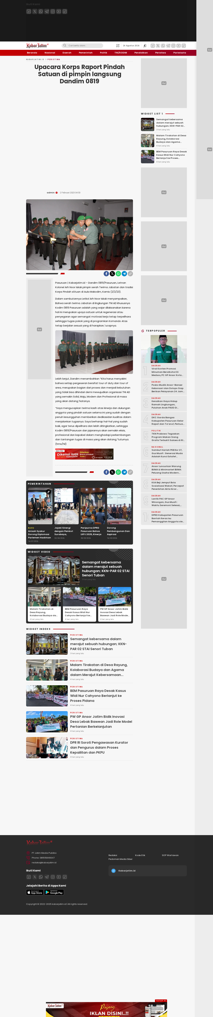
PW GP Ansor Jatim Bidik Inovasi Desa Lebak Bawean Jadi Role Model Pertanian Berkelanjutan (114, 613)
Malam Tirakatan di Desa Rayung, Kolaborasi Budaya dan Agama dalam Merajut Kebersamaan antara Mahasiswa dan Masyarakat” (44, 618)
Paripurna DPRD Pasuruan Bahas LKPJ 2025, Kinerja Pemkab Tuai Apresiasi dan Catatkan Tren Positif (91, 537)
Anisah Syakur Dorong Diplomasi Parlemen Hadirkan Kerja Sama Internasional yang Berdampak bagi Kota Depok (39, 541)
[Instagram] (52, 11)
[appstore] (34, 894)
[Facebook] (28, 11)
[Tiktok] (64, 11)
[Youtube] (58, 11)
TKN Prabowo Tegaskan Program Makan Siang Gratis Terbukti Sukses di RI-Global (168, 438)
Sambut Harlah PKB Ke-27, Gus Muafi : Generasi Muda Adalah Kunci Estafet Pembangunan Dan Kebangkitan (167, 456)
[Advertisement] (80, 139)
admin (51, 192)
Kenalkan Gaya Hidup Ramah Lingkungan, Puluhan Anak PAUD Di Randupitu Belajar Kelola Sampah (166, 408)
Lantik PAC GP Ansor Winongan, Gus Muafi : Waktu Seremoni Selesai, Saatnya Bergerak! (166, 503)
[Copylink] (130, 273)
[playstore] (54, 894)
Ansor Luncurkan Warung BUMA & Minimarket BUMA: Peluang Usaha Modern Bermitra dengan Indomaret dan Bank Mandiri (168, 473)
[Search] (65, 45)
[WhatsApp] (118, 273)
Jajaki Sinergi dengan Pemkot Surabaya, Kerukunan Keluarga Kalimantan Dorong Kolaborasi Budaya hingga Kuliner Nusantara (66, 539)
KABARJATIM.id (35, 59)
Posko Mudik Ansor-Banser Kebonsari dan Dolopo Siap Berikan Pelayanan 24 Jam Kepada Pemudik (167, 389)
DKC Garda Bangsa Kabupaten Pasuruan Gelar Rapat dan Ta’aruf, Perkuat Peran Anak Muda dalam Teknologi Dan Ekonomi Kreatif (168, 425)
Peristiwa (54, 59)
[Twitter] (34, 11)
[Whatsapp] (40, 11)
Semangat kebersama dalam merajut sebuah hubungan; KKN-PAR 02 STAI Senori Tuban (105, 569)
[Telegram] (46, 11)
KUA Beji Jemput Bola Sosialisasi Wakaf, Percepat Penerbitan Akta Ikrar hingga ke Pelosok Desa (168, 487)
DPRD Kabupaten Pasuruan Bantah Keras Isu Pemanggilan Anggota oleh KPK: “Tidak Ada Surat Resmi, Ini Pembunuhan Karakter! (168, 523)
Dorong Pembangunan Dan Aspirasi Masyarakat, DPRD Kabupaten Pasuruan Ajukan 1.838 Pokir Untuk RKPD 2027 (118, 539)
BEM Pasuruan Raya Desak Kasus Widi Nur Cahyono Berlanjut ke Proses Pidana (77, 613)
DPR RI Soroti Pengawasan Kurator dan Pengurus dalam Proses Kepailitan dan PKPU (99, 747)
